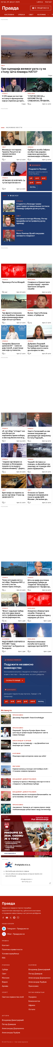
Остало (31, 1009)
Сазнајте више (13, 680)
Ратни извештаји (36, 992)
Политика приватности (12, 949)
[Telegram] (14, 917)
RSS (3, 958)
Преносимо (33, 986)
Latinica (40, 2)
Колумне (41, 14)
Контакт (48, 2)
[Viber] (18, 917)
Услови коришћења (10, 954)
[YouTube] (7, 917)
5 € (31, 178)
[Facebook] (3, 918)
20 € (43, 178)
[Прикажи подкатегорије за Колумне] (48, 15)
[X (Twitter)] (11, 918)
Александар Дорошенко (39, 978)
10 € (37, 178)
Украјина (32, 997)
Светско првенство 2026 (13, 997)
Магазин (5, 978)
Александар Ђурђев (37, 982)
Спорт (5, 992)
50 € (31, 183)
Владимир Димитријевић (39, 969)
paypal (33, 187)
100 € (38, 183)
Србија (21, 14)
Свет (31, 14)
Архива (5, 986)
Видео (5, 982)
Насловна (9, 14)
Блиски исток (34, 1001)
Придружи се (43, 8)
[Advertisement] (26, 27)
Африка (31, 1005)
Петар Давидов (35, 974)
